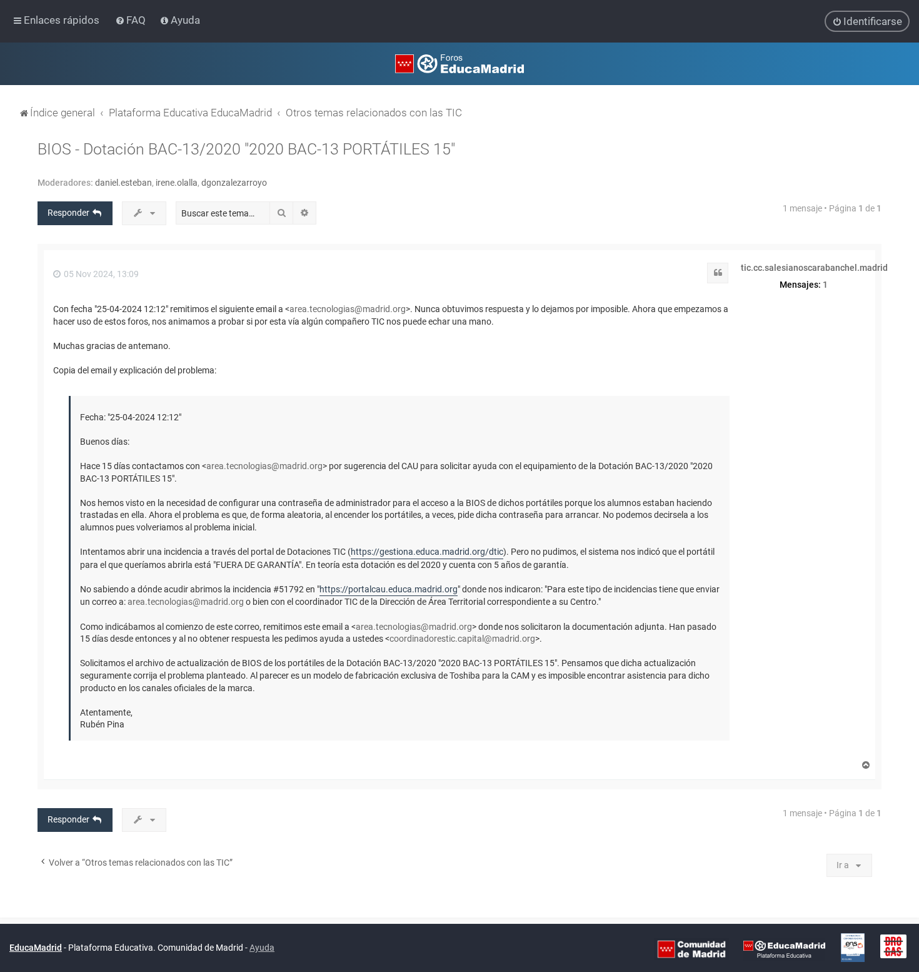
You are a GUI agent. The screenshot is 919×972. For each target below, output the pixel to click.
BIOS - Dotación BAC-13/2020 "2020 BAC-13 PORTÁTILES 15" (246, 149)
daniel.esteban (123, 183)
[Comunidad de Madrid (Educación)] (691, 948)
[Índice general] (459, 63)
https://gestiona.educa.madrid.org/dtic (427, 552)
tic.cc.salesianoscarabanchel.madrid (814, 268)
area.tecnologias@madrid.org (347, 309)
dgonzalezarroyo (234, 183)
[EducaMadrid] (784, 948)
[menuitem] (131, 20)
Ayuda (261, 948)
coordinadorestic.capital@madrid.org (462, 639)
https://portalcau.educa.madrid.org (388, 589)
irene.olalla (177, 183)
